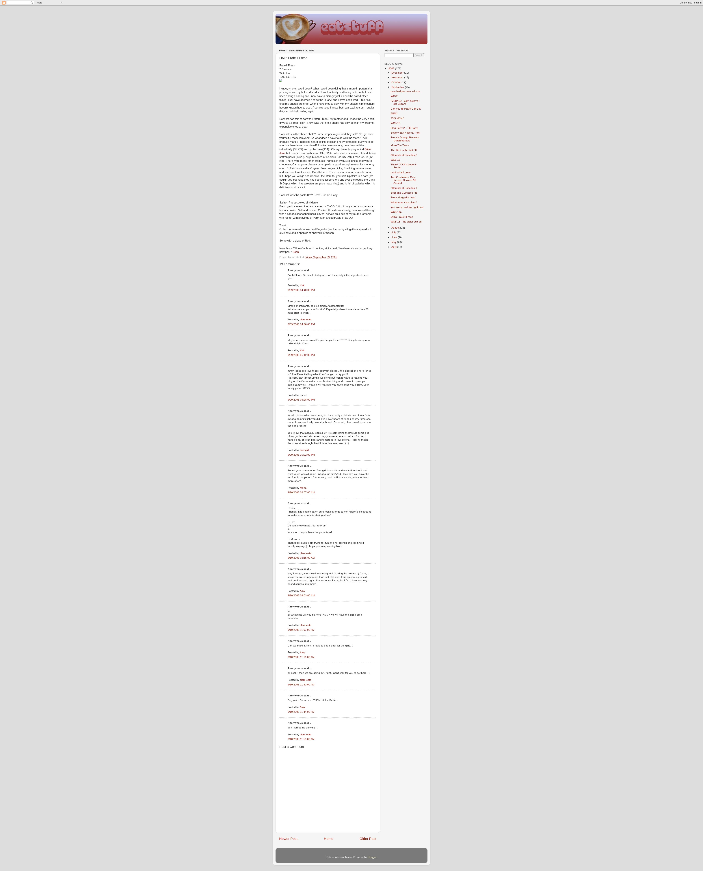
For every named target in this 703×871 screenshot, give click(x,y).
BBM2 (394, 113)
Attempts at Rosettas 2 (404, 155)
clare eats (305, 319)
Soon (296, 252)
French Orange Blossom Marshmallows (405, 139)
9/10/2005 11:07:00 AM (301, 630)
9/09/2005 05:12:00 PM (301, 355)
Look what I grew (400, 172)
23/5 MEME (397, 118)
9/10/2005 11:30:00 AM (301, 684)
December (397, 72)
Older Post (368, 839)
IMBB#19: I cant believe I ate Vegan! (405, 102)
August (395, 227)
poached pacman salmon (405, 91)
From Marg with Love (403, 197)
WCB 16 (395, 123)
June (394, 237)
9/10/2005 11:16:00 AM (301, 657)
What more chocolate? (404, 202)
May (394, 242)
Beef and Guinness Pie (404, 192)
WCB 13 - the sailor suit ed (406, 221)
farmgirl (304, 450)
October (396, 82)
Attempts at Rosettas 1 (404, 188)
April (394, 247)
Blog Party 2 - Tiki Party (404, 128)
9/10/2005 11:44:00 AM (301, 712)
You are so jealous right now (407, 207)
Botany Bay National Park (405, 132)
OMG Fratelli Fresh (402, 217)
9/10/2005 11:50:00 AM (301, 739)
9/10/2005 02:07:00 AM (301, 492)
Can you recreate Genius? (406, 108)
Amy (302, 591)
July (394, 232)
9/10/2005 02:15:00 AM (301, 557)
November (397, 77)
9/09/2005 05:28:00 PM (301, 399)
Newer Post (288, 839)
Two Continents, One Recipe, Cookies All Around (403, 180)
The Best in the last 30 (404, 150)
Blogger (372, 857)
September (398, 87)
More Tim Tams (400, 145)
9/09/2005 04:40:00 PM (301, 290)
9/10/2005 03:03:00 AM (301, 595)
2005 (391, 68)
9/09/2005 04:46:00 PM (301, 324)
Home (328, 839)
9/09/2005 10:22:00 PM (301, 454)
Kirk (302, 285)
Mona (303, 487)
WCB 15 (395, 159)
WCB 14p (396, 212)
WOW (394, 96)
